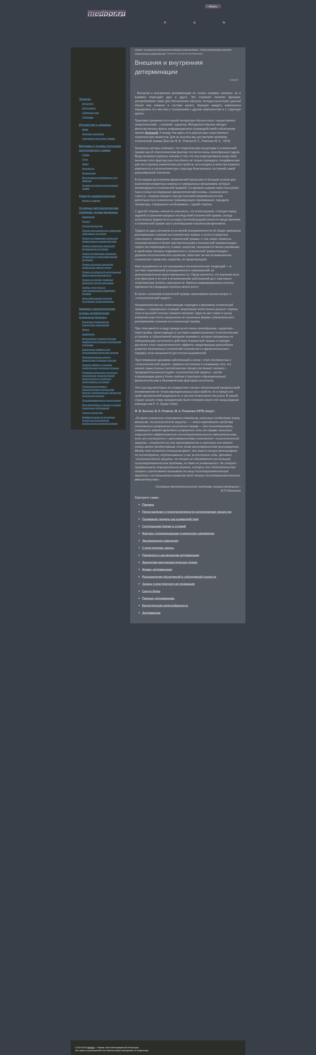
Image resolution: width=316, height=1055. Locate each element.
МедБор (91, 1047)
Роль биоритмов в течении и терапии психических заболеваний (101, 406)
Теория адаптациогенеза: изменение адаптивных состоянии (101, 232)
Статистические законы (158, 548)
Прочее (86, 221)
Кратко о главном (91, 200)
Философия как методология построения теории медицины (98, 300)
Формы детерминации (157, 569)
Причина (148, 504)
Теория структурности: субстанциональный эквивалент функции (99, 290)
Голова (85, 154)
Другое (85, 329)
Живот (85, 163)
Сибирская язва (90, 112)
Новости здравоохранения (97, 196)
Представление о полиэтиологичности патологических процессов (187, 512)
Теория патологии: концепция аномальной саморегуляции (97, 266)
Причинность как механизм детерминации (170, 555)
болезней (151, 132)
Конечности (88, 168)
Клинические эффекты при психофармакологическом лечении (100, 351)
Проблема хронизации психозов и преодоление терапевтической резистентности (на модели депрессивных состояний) (100, 377)
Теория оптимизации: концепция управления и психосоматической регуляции (99, 256)
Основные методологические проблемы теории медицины (99, 210)
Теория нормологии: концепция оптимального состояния (98, 247)
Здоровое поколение (93, 133)
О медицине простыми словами (98, 138)
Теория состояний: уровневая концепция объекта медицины (98, 281)
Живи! (85, 129)
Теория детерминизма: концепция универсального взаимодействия (100, 240)
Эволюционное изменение (160, 540)
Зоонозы (85, 99)
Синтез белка (151, 591)
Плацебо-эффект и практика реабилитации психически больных (100, 366)
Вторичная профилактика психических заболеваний (95, 323)
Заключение (88, 216)
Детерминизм (151, 613)
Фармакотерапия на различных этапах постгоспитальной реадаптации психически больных (100, 420)
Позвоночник (89, 173)
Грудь (85, 159)
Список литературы (92, 225)
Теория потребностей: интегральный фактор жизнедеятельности (101, 273)
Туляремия (87, 117)
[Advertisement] (98, 70)
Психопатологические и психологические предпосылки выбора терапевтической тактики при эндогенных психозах (101, 391)
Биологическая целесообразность (165, 605)
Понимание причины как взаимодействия (170, 519)
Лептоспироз (89, 108)
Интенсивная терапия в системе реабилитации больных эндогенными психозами (101, 341)
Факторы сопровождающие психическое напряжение (178, 533)
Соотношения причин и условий (164, 526)
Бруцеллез (87, 103)
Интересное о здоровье (95, 125)
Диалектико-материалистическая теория (169, 562)
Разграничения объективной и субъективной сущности (179, 577)
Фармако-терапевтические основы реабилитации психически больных (97, 313)
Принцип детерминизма (158, 598)
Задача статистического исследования (168, 584)
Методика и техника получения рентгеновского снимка (100, 148)
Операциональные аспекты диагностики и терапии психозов (99, 359)
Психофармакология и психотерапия (101, 400)
